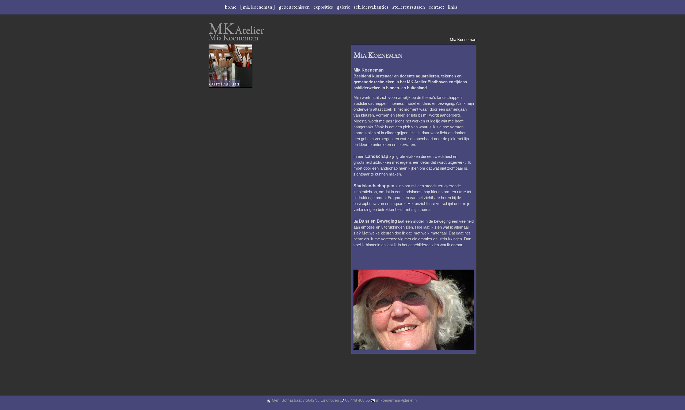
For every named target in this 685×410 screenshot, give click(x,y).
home (231, 6)
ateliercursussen (409, 6)
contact (437, 6)
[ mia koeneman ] (258, 6)
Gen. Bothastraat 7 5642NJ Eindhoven (305, 400)
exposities (323, 6)
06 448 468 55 (357, 400)
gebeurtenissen (295, 6)
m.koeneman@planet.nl (396, 400)
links (453, 6)
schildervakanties (371, 6)
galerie (344, 6)
